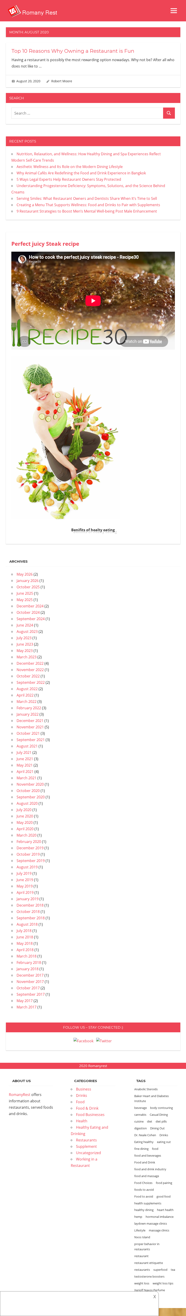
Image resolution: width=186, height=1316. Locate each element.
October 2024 (28, 612)
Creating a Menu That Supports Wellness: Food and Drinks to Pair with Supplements (88, 204)
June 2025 (25, 593)
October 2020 (28, 790)
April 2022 (25, 695)
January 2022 (28, 714)
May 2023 (25, 650)
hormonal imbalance (160, 1217)
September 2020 (31, 797)
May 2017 (25, 1000)
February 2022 (29, 707)
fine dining (141, 1149)
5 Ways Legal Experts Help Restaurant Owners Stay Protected (69, 179)
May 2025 (25, 599)
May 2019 (25, 886)
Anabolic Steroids (146, 1089)
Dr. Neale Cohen (145, 1135)
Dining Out (157, 1128)
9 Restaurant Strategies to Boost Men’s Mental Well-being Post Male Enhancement (87, 211)
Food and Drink (144, 1162)
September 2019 (31, 860)
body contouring (161, 1108)
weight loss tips (163, 1283)
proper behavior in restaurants (146, 1246)
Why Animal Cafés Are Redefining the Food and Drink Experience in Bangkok (81, 172)
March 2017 (27, 1007)
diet (149, 1121)
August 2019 (27, 867)
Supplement (86, 1146)
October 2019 (28, 854)
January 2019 (28, 898)
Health (81, 1120)
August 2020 (27, 803)
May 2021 (25, 765)
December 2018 (30, 905)
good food (164, 1196)
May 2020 (25, 822)
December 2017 (30, 975)
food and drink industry (150, 1169)
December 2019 (30, 847)
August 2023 (27, 631)
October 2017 (28, 987)
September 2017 (31, 994)
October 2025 (28, 586)
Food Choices (143, 1183)
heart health (165, 1210)
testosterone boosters (149, 1276)
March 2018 (27, 956)
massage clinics (159, 1230)
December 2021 (30, 720)
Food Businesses (90, 1114)
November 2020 (30, 784)
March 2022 (27, 701)
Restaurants (86, 1140)
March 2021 (27, 777)
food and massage (146, 1176)
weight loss (141, 1283)
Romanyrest (97, 1065)
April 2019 (25, 892)
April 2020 (25, 828)
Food (80, 1101)
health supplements (147, 1203)
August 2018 (27, 924)
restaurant (141, 1256)
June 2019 (25, 879)
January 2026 (28, 580)
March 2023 (27, 656)
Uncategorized (88, 1152)
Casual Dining (159, 1115)
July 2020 (24, 809)
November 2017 (30, 981)
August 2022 (27, 688)
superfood (160, 1270)
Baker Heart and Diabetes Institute (151, 1098)
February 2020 (29, 841)
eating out (164, 1142)
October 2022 (28, 676)
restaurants (142, 1270)
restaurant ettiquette (148, 1263)
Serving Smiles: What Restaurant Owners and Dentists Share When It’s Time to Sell (87, 198)
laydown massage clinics (150, 1223)
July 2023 (24, 637)
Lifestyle (139, 1230)
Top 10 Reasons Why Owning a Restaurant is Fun (73, 51)
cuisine (139, 1121)
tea (173, 1270)
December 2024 (30, 606)
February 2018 (29, 962)
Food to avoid (143, 1196)
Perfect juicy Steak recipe (45, 243)
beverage (140, 1108)
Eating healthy (144, 1142)
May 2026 (25, 574)
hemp (138, 1217)
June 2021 (25, 758)
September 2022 (31, 682)
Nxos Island (142, 1237)
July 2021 (24, 752)
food (155, 1149)
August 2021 (27, 746)
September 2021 (31, 739)
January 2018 (28, 968)
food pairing (164, 1183)
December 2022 (30, 663)
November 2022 (30, 669)
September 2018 (31, 917)
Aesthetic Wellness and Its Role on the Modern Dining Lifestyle (70, 166)
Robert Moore (61, 81)
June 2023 (25, 644)
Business (83, 1089)
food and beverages (147, 1155)
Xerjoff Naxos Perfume (149, 1290)
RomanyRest (19, 1094)
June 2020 (25, 816)
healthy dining (144, 1210)
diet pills (161, 1121)
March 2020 (27, 835)
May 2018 (25, 943)
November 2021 (30, 726)
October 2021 (28, 733)
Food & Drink (87, 1108)
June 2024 (25, 625)
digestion (140, 1128)
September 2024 (31, 618)
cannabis (140, 1115)
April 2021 (25, 771)
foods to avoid (144, 1190)
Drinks (81, 1095)
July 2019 (24, 873)
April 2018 (25, 949)
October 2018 (28, 911)
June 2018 (25, 937)
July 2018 (24, 930)
